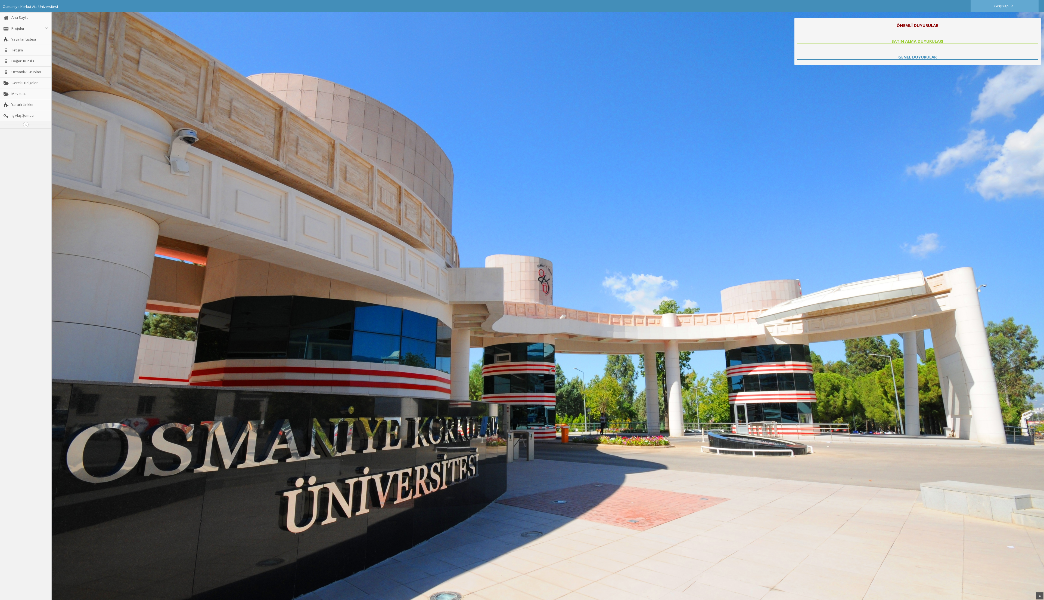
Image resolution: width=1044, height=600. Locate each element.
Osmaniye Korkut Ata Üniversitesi (30, 6)
